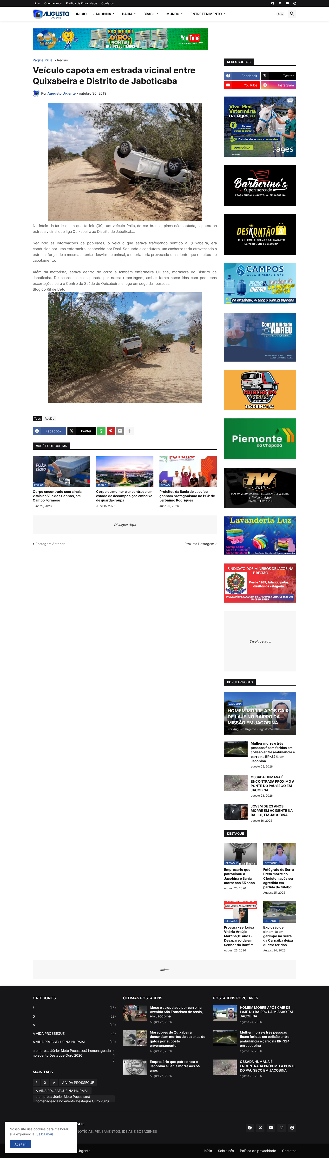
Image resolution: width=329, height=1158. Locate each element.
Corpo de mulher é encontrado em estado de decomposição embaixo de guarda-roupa (124, 495)
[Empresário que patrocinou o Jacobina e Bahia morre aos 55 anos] (135, 1067)
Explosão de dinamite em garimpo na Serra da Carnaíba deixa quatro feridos (278, 936)
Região (62, 60)
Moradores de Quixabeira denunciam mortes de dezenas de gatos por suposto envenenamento (177, 1038)
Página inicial (43, 60)
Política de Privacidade (81, 3)
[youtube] (287, 3)
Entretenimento (206, 14)
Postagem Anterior (50, 544)
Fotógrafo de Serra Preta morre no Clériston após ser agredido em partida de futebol (278, 878)
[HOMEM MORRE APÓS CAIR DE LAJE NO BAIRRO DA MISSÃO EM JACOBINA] (225, 1013)
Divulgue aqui (260, 641)
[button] (280, 14)
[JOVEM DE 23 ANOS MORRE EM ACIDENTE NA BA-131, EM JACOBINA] (236, 812)
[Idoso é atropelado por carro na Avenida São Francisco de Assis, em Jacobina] (135, 1013)
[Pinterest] (111, 431)
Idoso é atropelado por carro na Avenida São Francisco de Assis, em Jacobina (176, 1011)
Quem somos (53, 3)
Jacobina (102, 14)
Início (36, 3)
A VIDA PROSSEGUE (74, 1033)
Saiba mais (44, 1134)
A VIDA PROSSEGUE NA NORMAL (74, 1042)
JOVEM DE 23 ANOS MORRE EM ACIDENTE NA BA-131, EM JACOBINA (272, 810)
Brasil (149, 14)
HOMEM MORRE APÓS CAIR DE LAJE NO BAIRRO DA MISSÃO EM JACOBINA (266, 1011)
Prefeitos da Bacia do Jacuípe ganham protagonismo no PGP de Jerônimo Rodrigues (187, 495)
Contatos (107, 3)
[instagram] (281, 1128)
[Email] (120, 431)
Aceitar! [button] (20, 1144)
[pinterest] (294, 3)
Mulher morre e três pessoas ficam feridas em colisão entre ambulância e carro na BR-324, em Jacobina (273, 752)
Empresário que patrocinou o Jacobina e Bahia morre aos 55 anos (239, 876)
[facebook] (272, 3)
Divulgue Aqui (125, 525)
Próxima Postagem (199, 544)
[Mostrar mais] (129, 431)
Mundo (172, 14)
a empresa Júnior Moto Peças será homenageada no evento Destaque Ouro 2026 (74, 1055)
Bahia (127, 14)
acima (164, 970)
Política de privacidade (258, 1151)
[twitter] (279, 3)
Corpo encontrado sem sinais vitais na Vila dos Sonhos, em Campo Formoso (57, 495)
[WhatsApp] (101, 431)
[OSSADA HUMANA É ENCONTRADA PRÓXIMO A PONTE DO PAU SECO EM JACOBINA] (236, 783)
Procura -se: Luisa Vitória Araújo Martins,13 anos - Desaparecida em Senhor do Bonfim (239, 936)
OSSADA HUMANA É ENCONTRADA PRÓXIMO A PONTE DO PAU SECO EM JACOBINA (272, 783)
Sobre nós (226, 1151)
